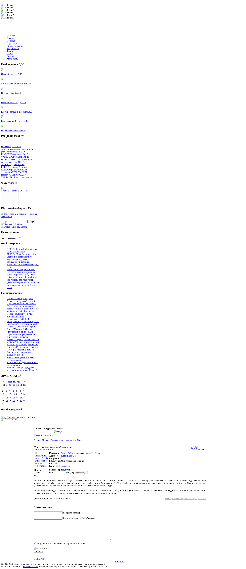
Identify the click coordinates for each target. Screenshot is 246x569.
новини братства (19, 167)
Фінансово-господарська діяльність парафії (19, 353)
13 (14, 394)
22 (21, 397)
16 (24, 394)
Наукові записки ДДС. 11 (13, 74)
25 (7, 400)
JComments (120, 561)
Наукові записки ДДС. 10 (13, 102)
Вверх (37, 440)
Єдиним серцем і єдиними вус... (16, 83)
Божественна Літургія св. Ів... (15, 121)
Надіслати (39, 559)
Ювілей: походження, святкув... (16, 112)
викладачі (15, 151)
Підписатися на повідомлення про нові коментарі (61, 543)
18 (7, 397)
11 (7, 394)
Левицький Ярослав (67, 456)
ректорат (5, 151)
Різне (79, 440)
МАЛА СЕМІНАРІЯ (19, 157)
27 (14, 400)
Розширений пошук (44, 435)
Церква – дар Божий (11, 93)
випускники (27, 149)
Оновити (38, 551)
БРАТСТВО (7, 154)
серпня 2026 (14, 382)
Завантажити (65, 466)
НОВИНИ (6, 146)
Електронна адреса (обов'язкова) (79, 518)
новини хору (7, 169)
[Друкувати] (200, 449)
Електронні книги (23, 177)
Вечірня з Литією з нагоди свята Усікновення (22, 250)
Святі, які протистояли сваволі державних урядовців (21, 270)
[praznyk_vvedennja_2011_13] (14, 190)
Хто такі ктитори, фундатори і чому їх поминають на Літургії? (22, 368)
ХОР (22, 151)
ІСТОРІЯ (16, 146)
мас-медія (17, 154)
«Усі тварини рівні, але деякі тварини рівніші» (20, 358)
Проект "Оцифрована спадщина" (58, 440)
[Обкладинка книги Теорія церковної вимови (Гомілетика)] (41, 466)
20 (14, 397)
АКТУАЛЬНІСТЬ (18, 172)
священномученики (10, 149)
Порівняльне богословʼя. (13, 130)
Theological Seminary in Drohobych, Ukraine (185, 498)
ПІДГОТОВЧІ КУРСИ (12, 159)
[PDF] (193, 449)
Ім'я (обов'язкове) (71, 512)
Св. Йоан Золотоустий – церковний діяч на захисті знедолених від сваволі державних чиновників (21, 258)
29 (21, 400)
